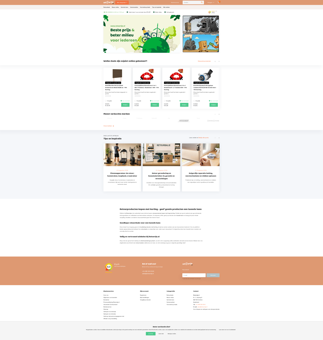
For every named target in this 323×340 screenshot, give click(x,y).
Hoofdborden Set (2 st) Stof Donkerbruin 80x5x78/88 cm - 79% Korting (116, 87)
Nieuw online (115, 7)
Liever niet (161, 333)
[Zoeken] (202, 2)
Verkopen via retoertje (109, 311)
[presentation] (215, 61)
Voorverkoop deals (145, 7)
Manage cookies (172, 333)
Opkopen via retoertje (109, 314)
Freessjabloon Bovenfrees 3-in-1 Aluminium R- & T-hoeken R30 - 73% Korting (175, 87)
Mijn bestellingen (144, 297)
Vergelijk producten (145, 300)
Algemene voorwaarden (110, 297)
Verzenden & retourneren (110, 304)
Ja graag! (150, 333)
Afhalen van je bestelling (110, 318)
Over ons (105, 295)
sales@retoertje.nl (148, 273)
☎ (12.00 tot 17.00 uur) (114, 12)
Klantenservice (175, 2)
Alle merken (166, 7)
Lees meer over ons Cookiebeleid (227, 329)
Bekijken (125, 105)
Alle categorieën (121, 2)
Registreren (143, 295)
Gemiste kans (124, 7)
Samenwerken (134, 7)
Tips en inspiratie (156, 7)
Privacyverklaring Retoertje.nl (111, 302)
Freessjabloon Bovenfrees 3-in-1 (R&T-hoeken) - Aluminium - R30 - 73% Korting (147, 87)
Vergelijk (109, 101)
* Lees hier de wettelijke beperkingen (191, 278)
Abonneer (213, 275)
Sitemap (105, 309)
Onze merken (107, 126)
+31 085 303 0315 (148, 271)
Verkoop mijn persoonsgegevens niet (113, 316)
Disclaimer (106, 300)
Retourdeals (106, 7)
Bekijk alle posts (204, 137)
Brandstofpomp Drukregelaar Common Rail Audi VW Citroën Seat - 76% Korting (205, 87)
